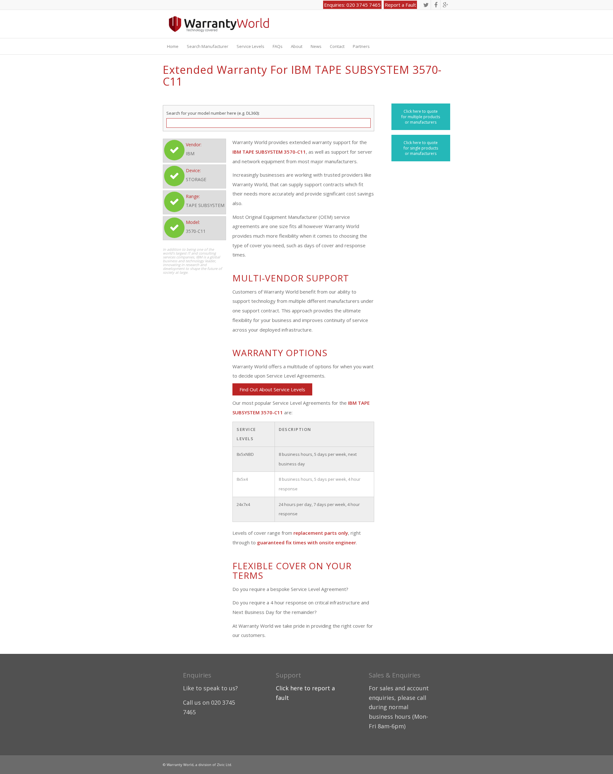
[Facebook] (435, 5)
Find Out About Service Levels (272, 389)
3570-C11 (196, 231)
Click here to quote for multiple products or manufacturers (420, 117)
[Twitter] (426, 5)
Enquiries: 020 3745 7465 (352, 5)
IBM (190, 153)
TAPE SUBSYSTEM (205, 205)
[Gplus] (445, 5)
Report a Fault (400, 5)
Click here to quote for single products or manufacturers (421, 148)
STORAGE (196, 179)
